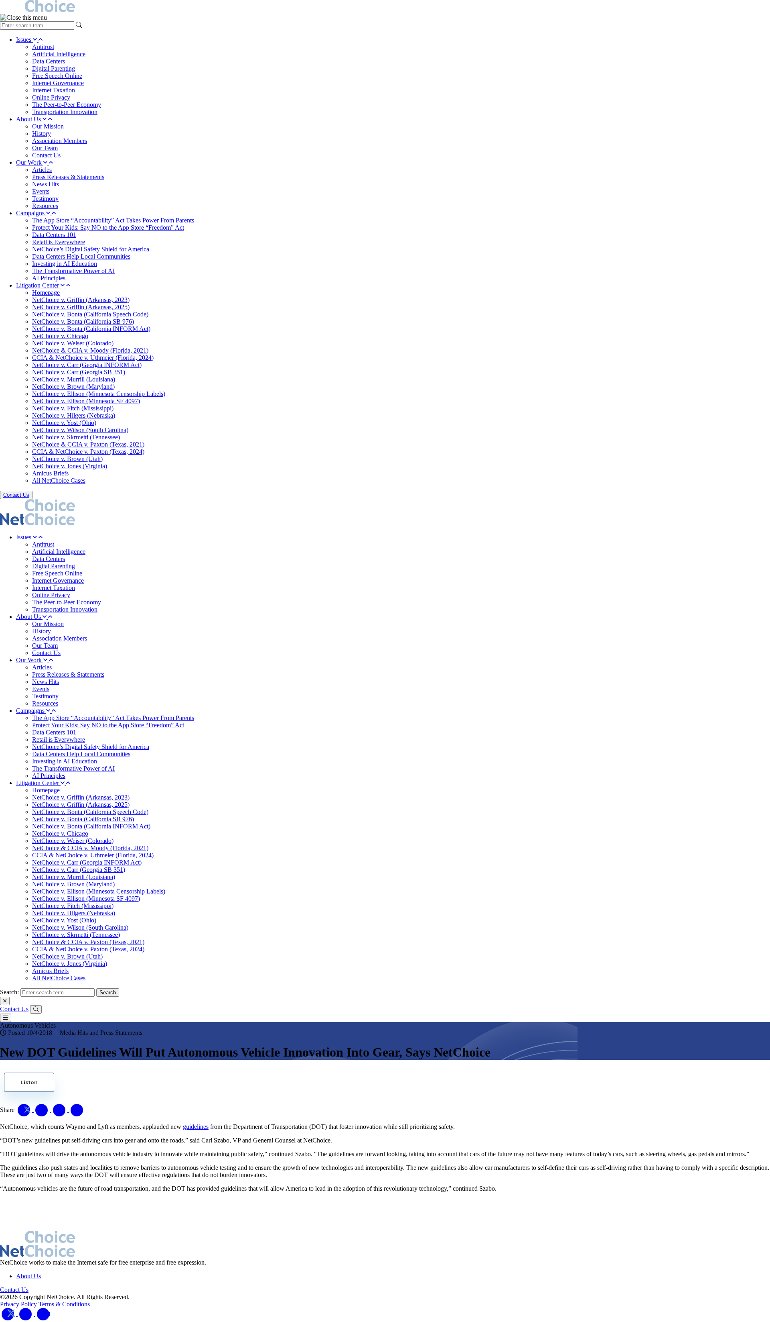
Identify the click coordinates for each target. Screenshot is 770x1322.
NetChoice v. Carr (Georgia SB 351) (78, 372)
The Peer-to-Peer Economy (66, 104)
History (41, 133)
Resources (45, 205)
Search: (9, 992)
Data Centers (48, 61)
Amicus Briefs (50, 473)
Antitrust (43, 46)
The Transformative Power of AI (73, 270)
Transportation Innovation (64, 111)
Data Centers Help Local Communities (81, 256)
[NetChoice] (385, 7)
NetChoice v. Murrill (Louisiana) (73, 379)
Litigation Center (38, 285)
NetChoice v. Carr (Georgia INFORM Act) (87, 364)
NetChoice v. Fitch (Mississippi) (72, 408)
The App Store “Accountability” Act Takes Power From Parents (113, 220)
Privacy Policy (18, 1304)
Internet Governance (58, 83)
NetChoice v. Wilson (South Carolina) (80, 429)
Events (40, 191)
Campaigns (31, 213)
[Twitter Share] (25, 1109)
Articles (42, 169)
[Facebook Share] (42, 1109)
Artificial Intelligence (58, 54)
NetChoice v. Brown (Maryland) (73, 386)
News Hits (45, 184)
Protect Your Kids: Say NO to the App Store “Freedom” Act (108, 227)
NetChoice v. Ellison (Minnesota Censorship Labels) (98, 393)
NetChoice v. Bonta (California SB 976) (83, 321)
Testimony (45, 198)
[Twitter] (9, 1313)
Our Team (45, 148)
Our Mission (48, 126)
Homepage (46, 292)
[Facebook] (26, 1313)
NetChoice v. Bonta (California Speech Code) (90, 314)
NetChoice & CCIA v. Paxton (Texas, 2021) (88, 444)
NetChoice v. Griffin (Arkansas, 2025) (81, 307)
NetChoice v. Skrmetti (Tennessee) (76, 437)
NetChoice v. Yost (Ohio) (64, 422)
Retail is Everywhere (58, 242)
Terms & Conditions (64, 1304)
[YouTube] (43, 1313)
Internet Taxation (53, 90)
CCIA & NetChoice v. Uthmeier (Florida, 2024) (93, 357)
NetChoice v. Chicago (60, 336)
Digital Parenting (53, 68)
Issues (24, 39)
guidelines (196, 1126)
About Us (29, 119)
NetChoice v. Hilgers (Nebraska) (73, 415)
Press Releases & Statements (68, 176)
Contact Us (46, 155)
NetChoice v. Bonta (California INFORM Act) (91, 328)
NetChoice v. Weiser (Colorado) (72, 343)
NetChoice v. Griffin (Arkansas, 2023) (81, 299)
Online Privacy (51, 97)
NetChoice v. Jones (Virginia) (69, 466)
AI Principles (48, 278)
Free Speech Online (57, 75)
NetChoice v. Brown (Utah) (67, 458)
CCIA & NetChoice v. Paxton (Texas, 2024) (88, 451)
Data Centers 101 (54, 234)
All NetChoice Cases (58, 480)
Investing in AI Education (64, 263)
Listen (29, 1082)
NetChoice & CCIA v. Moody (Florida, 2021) (90, 350)
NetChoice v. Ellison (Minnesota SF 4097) (86, 401)
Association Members (59, 140)
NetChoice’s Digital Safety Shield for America (90, 249)
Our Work (29, 162)
